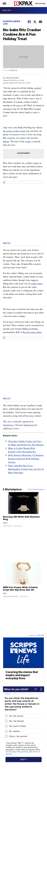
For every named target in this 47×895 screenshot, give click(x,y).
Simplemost (8, 424)
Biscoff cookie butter (32, 332)
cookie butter (36, 283)
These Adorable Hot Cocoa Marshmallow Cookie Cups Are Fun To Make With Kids (26, 469)
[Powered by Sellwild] (40, 635)
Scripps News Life (11, 22)
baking (6, 141)
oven (18, 105)
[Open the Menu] (4, 3)
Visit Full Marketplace (36, 489)
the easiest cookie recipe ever (16, 130)
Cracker (37, 108)
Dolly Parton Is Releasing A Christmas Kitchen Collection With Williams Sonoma (25, 459)
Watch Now (39, 3)
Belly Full (13, 70)
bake (5, 98)
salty (15, 176)
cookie (28, 141)
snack (35, 162)
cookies (37, 87)
